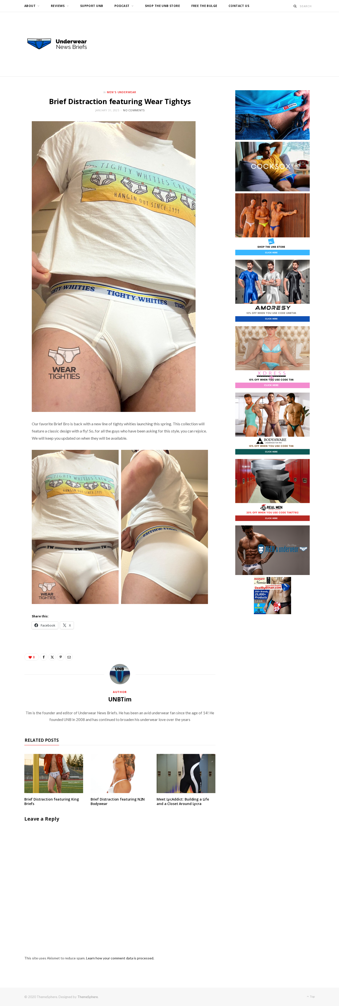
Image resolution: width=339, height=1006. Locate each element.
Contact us (239, 6)
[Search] (295, 6)
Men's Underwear (121, 92)
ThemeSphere (87, 997)
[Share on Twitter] (52, 657)
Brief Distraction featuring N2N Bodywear (118, 801)
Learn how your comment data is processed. (120, 958)
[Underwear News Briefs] (61, 44)
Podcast (122, 6)
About (29, 6)
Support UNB (91, 6)
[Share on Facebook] (43, 657)
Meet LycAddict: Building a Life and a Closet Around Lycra (183, 801)
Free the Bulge (204, 6)
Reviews (58, 6)
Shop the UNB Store (162, 6)
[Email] (69, 657)
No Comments (133, 110)
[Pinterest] (60, 657)
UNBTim (120, 699)
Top (312, 996)
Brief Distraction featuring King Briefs (51, 801)
